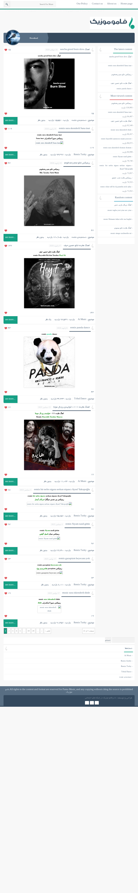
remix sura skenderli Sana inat (74, 128)
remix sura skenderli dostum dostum (117, 148)
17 (9, 407)
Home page (127, 4)
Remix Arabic (126, 661)
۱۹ (92, 616)
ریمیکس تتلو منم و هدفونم (77, 163)
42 (9, 163)
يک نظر (48, 320)
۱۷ (92, 475)
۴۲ (92, 230)
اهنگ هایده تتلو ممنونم (115, 228)
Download (34, 38)
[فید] (97, 703)
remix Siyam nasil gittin (77, 524)
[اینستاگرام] (87, 703)
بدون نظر (41, 120)
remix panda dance (80, 328)
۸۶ (92, 509)
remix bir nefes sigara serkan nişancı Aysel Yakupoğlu (62, 489)
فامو (114, 698)
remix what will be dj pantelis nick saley (115, 187)
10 (29, 631)
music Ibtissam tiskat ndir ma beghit (115, 221)
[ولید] (92, 703)
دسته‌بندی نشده (79, 120)
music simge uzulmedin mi (115, 233)
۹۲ (92, 543)
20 (33, 631)
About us (111, 4)
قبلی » (47, 631)
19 (9, 593)
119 (10, 129)
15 (9, 50)
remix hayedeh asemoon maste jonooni (116, 139)
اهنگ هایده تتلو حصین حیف (77, 245)
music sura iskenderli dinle (76, 593)
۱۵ (92, 113)
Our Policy (82, 4)
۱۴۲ (92, 313)
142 (10, 246)
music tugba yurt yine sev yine (115, 212)
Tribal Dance (80, 399)
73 (9, 559)
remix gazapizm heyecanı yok (74, 558)
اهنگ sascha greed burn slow (75, 49)
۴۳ (92, 392)
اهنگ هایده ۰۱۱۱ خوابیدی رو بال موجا (71, 407)
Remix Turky (80, 155)
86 (9, 490)
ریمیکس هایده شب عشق (121, 178)
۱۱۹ (92, 148)
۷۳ (92, 578)
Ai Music (82, 320)
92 (9, 524)
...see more (10, 120)
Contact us (97, 4)
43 (9, 328)
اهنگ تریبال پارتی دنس (115, 205)
